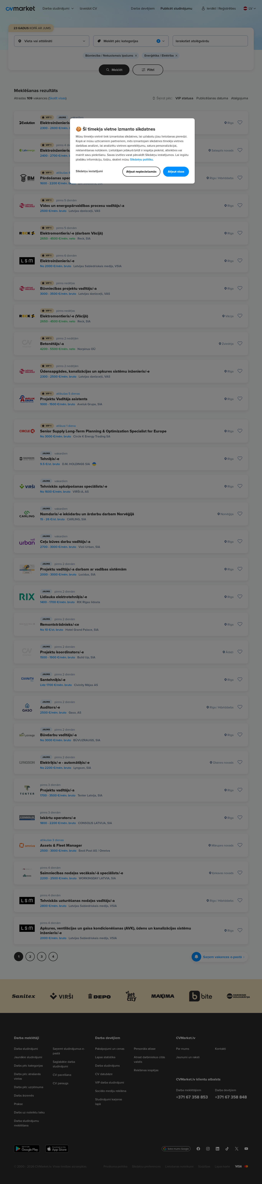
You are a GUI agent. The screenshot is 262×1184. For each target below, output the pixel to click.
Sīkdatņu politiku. (142, 159)
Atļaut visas (176, 171)
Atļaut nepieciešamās (141, 171)
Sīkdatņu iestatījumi (89, 171)
